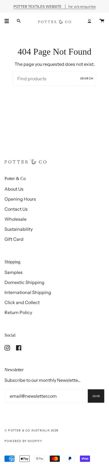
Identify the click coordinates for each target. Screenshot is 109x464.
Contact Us (16, 209)
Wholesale (15, 219)
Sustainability (18, 229)
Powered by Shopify (23, 441)
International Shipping (27, 292)
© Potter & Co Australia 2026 (31, 430)
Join (96, 396)
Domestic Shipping (24, 282)
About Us (13, 189)
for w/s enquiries (54, 6)
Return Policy (18, 312)
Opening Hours (20, 199)
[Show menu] (8, 21)
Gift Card (13, 239)
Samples (13, 272)
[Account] (89, 21)
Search (86, 78)
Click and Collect (22, 302)
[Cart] (102, 21)
